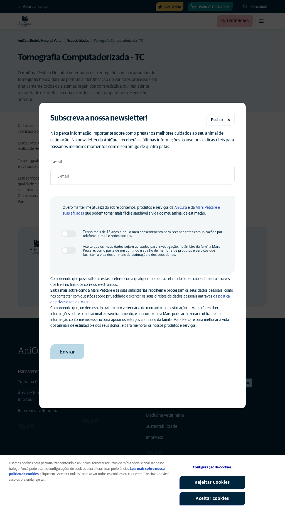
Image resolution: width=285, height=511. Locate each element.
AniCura (181, 208)
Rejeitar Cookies (212, 482)
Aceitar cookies (212, 498)
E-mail (56, 161)
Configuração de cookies (212, 467)
